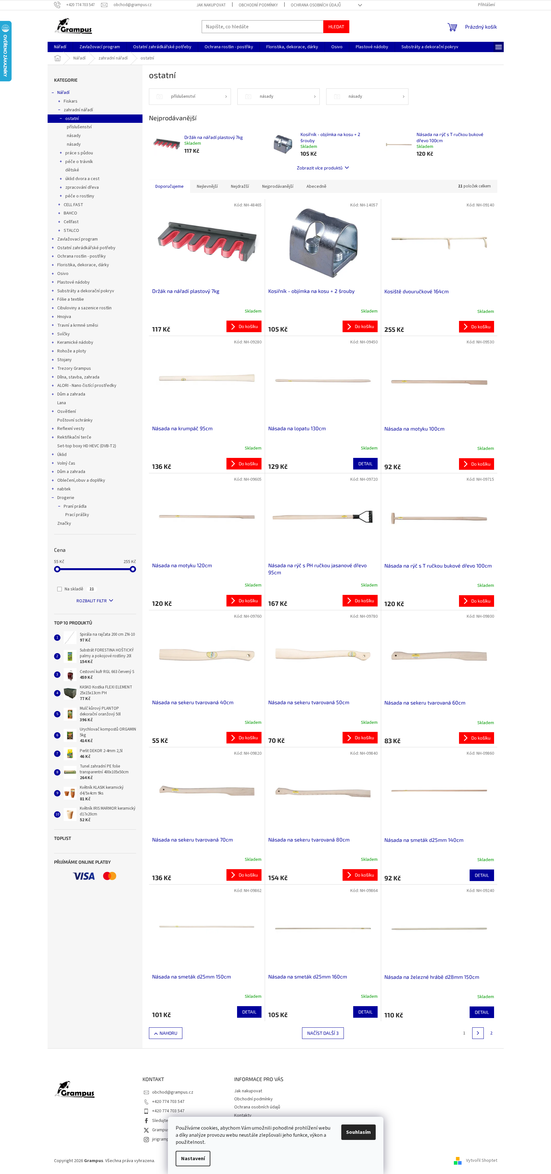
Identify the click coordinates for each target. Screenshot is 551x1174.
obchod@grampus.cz (172, 1092)
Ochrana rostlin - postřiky (81, 256)
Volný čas (66, 463)
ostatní (72, 118)
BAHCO (70, 213)
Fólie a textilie (70, 299)
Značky (64, 523)
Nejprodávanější (277, 186)
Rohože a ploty (71, 351)
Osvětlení (66, 411)
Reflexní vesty (71, 428)
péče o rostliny (79, 196)
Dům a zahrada (71, 394)
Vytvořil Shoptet (481, 1161)
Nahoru (168, 1033)
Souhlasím (358, 1132)
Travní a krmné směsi (77, 325)
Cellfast (71, 222)
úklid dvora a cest (82, 179)
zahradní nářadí (78, 110)
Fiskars (71, 101)
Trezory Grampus (74, 368)
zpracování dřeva (82, 187)
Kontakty (243, 1115)
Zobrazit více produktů (320, 167)
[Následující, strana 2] (478, 1033)
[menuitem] (60, 47)
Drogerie (65, 498)
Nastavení (193, 1158)
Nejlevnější (207, 186)
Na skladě (79, 589)
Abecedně (316, 186)
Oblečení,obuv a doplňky (81, 480)
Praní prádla (75, 506)
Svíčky (63, 334)
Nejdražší (240, 186)
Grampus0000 (165, 1130)
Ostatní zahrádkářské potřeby (86, 248)
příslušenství (79, 127)
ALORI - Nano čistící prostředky (86, 385)
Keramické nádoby (75, 342)
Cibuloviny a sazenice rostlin (84, 308)
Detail (365, 463)
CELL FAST (73, 205)
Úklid (62, 454)
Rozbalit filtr (92, 601)
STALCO (71, 230)
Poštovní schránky (75, 420)
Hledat (336, 26)
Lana (61, 403)
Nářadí (63, 92)
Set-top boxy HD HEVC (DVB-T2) (86, 446)
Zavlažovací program (77, 239)
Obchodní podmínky (258, 5)
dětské (72, 170)
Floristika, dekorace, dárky (83, 265)
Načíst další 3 (323, 1033)
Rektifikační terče (74, 437)
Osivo (63, 273)
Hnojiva (64, 317)
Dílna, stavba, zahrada (78, 377)
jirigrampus (163, 1139)
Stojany (64, 360)
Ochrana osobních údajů (316, 5)
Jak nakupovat (211, 5)
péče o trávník (79, 162)
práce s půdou (79, 153)
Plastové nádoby (73, 282)
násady (74, 135)
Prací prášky (77, 515)
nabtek (64, 489)
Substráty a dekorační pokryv (85, 291)
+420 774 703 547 (168, 1101)
